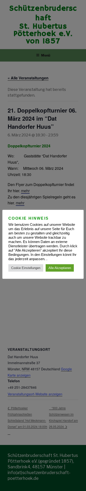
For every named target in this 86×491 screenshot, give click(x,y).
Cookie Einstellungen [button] (25, 268)
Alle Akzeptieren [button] (59, 268)
